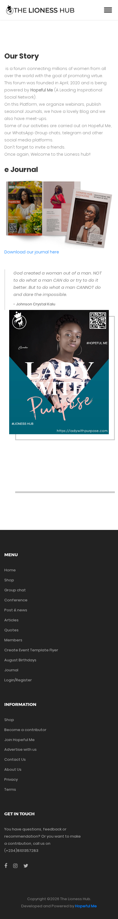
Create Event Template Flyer (31, 650)
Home (10, 570)
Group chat (15, 590)
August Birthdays (20, 660)
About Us (12, 769)
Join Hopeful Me (19, 739)
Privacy (11, 779)
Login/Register (18, 680)
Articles (11, 620)
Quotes (11, 630)
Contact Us (15, 759)
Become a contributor (25, 729)
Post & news (15, 610)
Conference (15, 600)
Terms (10, 789)
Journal (11, 670)
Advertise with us (20, 749)
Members (13, 640)
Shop (9, 580)
